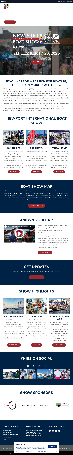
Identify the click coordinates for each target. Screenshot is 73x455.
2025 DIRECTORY (13, 345)
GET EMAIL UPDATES (36, 277)
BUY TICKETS (9, 22)
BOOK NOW (36, 172)
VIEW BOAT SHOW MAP (36, 206)
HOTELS (42, 14)
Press (36, 14)
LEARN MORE (59, 172)
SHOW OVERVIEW (45, 253)
